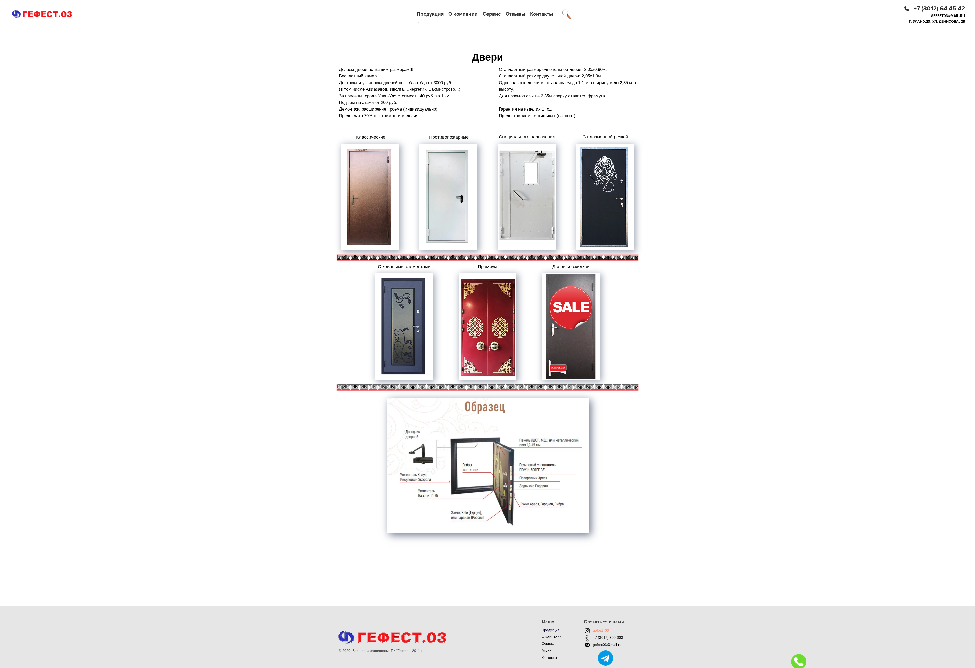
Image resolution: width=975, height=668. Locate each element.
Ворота (491, 623)
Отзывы (515, 14)
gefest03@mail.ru (948, 16)
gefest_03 (601, 630)
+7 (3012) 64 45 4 (937, 8)
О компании (463, 14)
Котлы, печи (495, 637)
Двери (490, 616)
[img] (566, 14)
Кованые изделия (499, 630)
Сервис (492, 14)
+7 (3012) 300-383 (608, 637)
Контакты (541, 14)
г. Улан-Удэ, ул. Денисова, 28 (937, 21)
